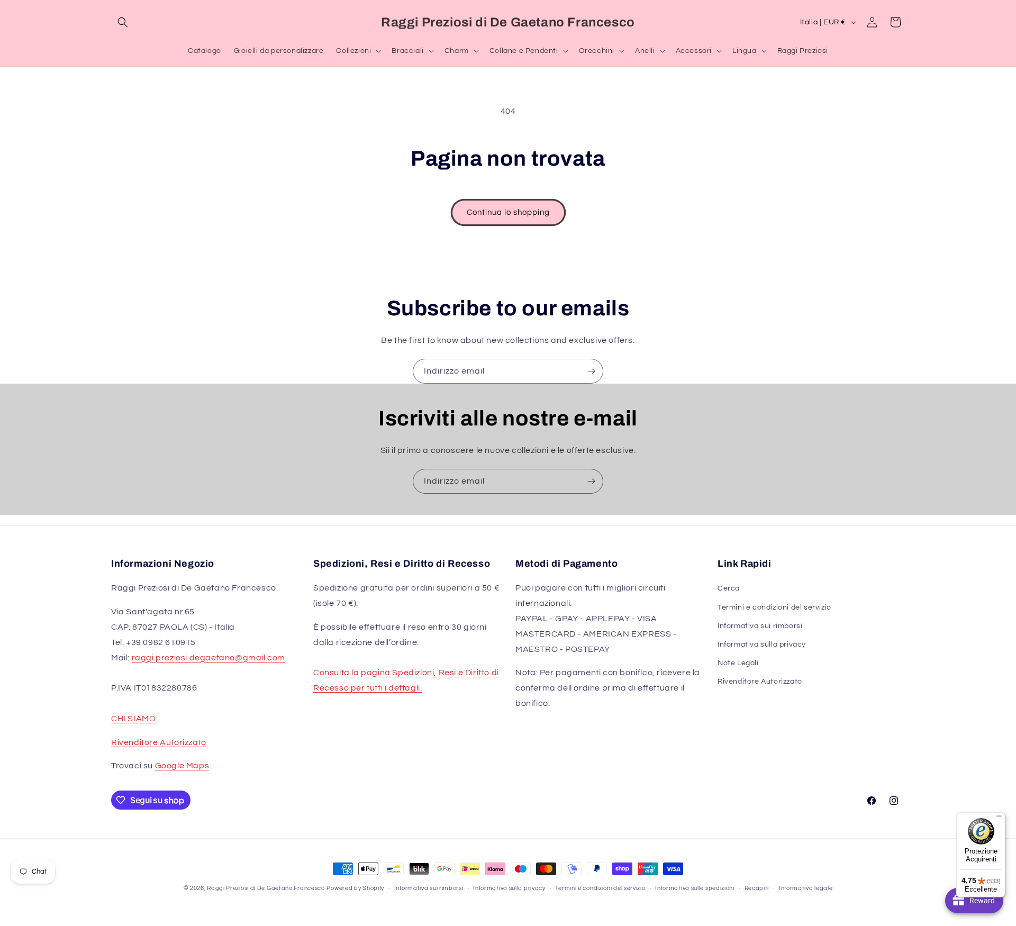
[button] (122, 22)
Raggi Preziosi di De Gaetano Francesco (266, 888)
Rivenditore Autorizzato (158, 742)
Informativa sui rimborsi (760, 626)
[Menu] (999, 818)
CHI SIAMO (133, 718)
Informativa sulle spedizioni (694, 888)
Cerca (729, 588)
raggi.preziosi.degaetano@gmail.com (208, 657)
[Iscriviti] (591, 371)
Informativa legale (806, 888)
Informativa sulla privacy (762, 644)
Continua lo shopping (508, 212)
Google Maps (182, 765)
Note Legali (738, 663)
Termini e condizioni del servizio (774, 607)
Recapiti (757, 888)
